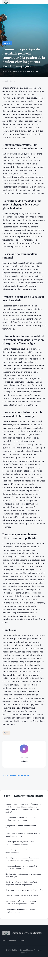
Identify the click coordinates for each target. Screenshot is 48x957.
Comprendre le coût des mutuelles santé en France (22, 826)
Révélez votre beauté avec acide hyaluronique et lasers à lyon (23, 875)
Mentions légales (9, 940)
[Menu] (43, 2)
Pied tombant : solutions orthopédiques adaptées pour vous (20, 910)
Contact (22, 940)
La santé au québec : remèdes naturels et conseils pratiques (21, 851)
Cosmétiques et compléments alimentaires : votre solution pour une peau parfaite (22, 859)
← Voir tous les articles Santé (15, 775)
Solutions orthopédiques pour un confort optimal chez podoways (21, 867)
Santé (7, 43)
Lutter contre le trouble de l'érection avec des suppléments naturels (23, 835)
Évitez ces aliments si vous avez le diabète (22, 896)
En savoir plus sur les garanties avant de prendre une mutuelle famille (21, 843)
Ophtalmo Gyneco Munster (26, 932)
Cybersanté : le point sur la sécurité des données (24, 890)
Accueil (5, 81)
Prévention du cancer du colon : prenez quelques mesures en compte (21, 818)
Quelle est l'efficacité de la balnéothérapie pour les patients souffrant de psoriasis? (24, 883)
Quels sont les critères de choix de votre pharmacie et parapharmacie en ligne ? (21, 902)
